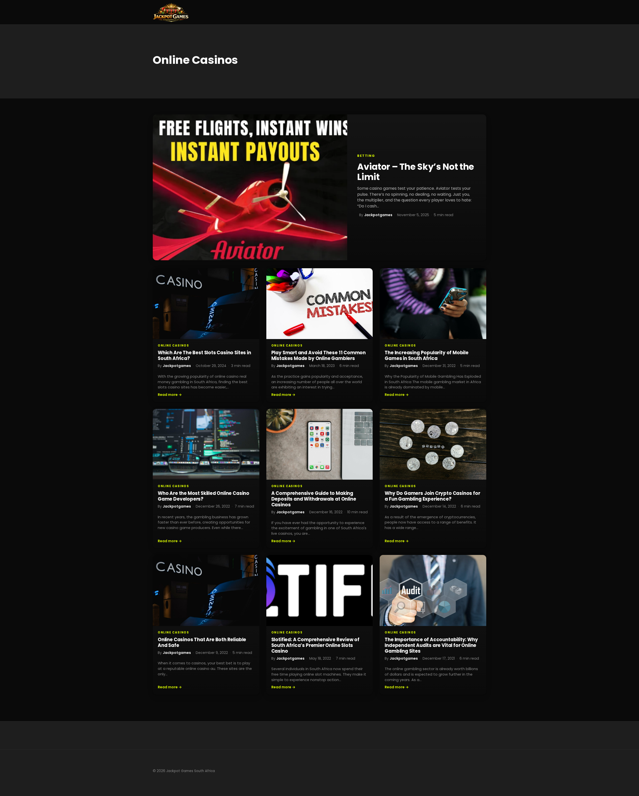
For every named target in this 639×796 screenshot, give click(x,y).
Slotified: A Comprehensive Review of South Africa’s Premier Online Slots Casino (315, 645)
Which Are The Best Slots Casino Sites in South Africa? (204, 355)
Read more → (170, 394)
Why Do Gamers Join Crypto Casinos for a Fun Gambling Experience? (432, 496)
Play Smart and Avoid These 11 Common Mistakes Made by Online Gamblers (318, 355)
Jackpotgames (378, 214)
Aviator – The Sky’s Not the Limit (415, 172)
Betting (366, 156)
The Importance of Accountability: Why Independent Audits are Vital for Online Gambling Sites (431, 645)
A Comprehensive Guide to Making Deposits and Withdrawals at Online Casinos (313, 499)
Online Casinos (173, 346)
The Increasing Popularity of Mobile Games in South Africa (427, 355)
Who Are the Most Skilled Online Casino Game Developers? (203, 496)
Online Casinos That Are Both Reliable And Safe (202, 642)
